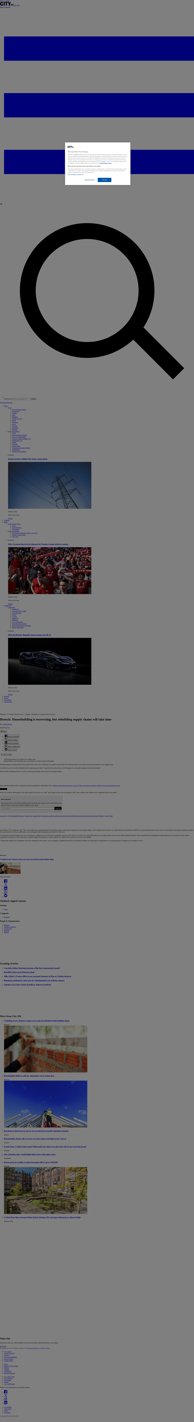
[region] (98, 163)
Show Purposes (90, 179)
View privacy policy (106, 163)
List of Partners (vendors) (76, 174)
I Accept (104, 180)
